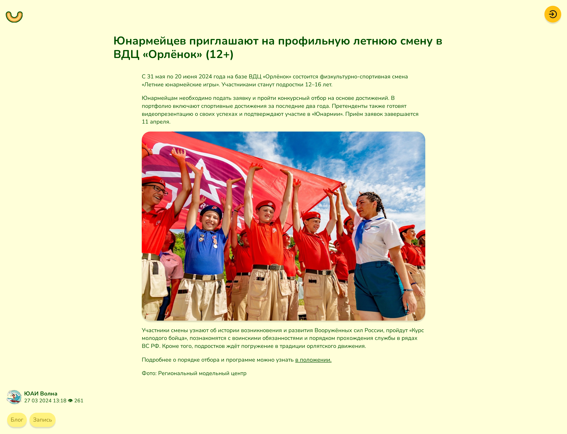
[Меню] (14, 14)
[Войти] (552, 13)
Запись (42, 420)
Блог (17, 420)
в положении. (313, 360)
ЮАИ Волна (40, 393)
